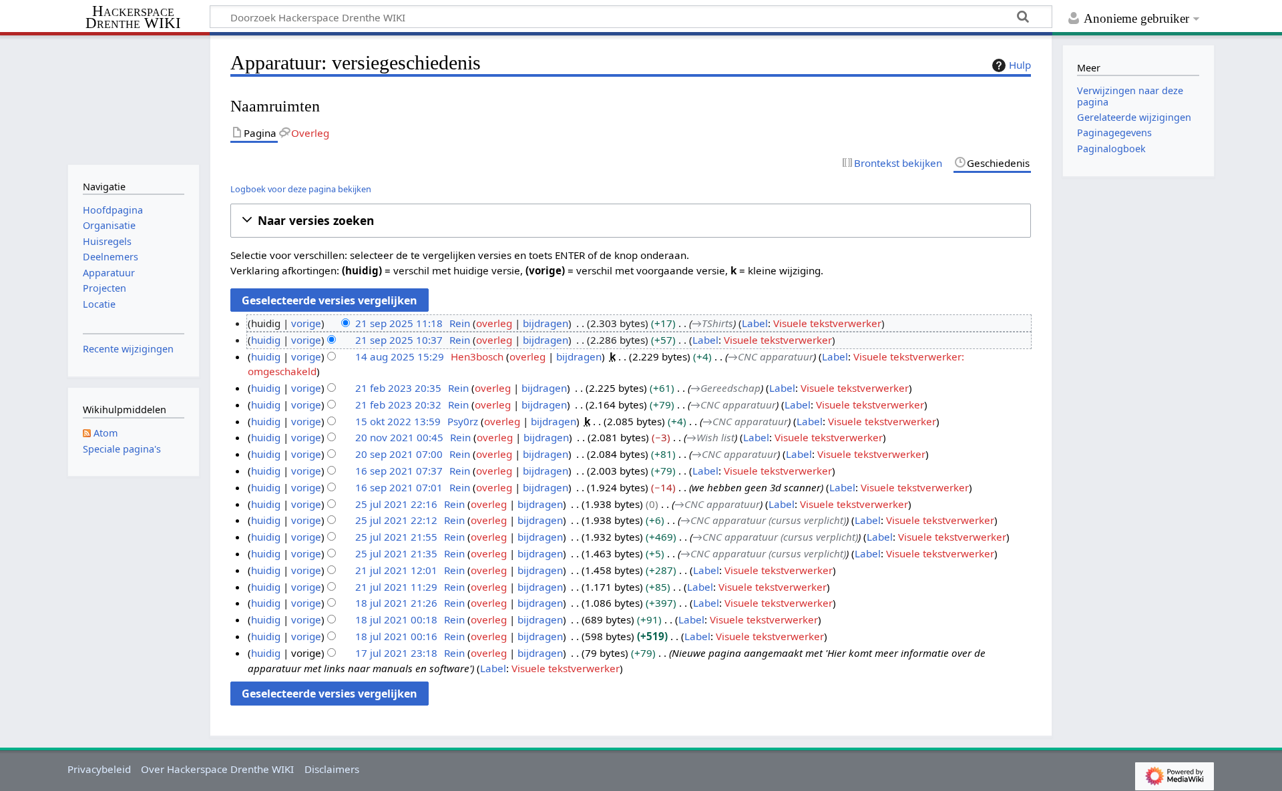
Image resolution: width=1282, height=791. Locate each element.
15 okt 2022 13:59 (398, 421)
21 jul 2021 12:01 (396, 570)
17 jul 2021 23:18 (396, 653)
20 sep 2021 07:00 (399, 454)
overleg (494, 323)
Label (755, 323)
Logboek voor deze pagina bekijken (300, 189)
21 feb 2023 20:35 (398, 387)
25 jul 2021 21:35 (396, 553)
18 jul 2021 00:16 (396, 636)
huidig (265, 339)
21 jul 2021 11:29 (396, 586)
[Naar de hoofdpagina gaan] (133, 98)
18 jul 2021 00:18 (396, 619)
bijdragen (545, 323)
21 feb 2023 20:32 (398, 404)
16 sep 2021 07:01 (399, 487)
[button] (631, 220)
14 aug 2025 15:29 (399, 356)
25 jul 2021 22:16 (396, 504)
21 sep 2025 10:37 (399, 339)
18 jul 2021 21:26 (396, 602)
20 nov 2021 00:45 (399, 437)
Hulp (1020, 64)
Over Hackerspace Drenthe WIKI (217, 769)
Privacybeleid (99, 769)
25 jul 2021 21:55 (396, 536)
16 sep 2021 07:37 (399, 470)
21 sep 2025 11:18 (399, 323)
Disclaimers (331, 769)
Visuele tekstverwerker (827, 323)
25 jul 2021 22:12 (396, 520)
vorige (306, 323)
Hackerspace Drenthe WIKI (133, 17)
